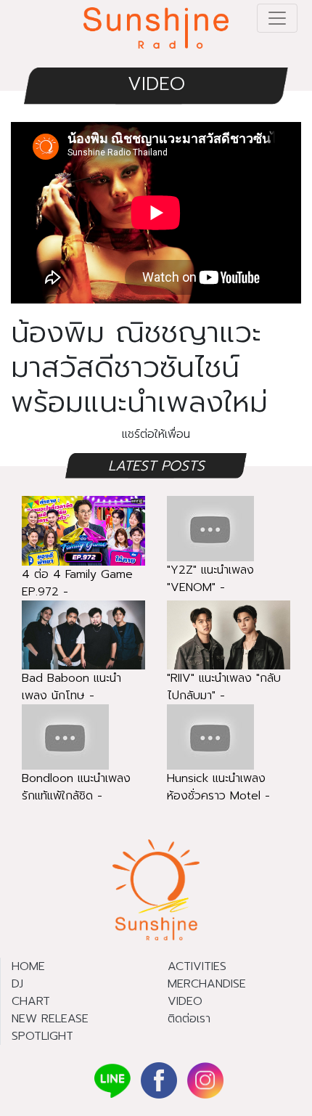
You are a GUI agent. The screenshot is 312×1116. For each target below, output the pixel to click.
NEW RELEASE (50, 1018)
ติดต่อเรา (189, 1018)
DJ (17, 984)
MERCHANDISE (207, 984)
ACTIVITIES (197, 966)
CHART (31, 1001)
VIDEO (156, 84)
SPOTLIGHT (42, 1036)
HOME (28, 966)
